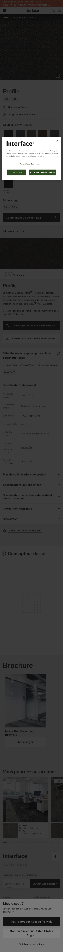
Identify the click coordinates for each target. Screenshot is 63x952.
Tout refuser (17, 172)
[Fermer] (57, 141)
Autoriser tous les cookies (42, 172)
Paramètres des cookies (31, 164)
